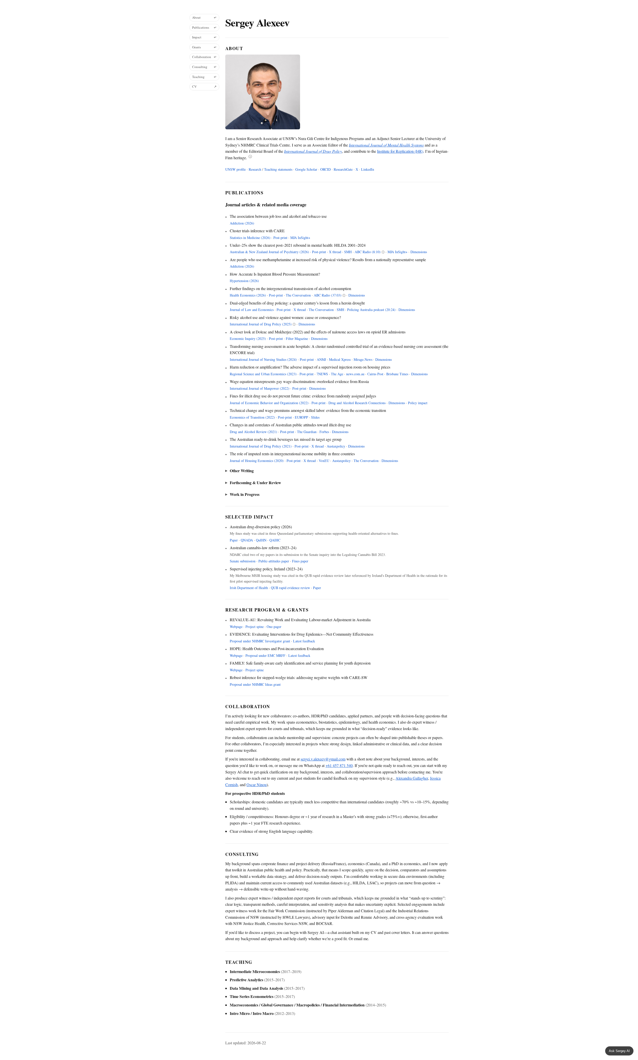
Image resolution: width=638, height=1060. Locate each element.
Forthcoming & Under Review (255, 482)
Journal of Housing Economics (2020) (257, 460)
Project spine (255, 626)
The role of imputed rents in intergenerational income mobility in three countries (292, 453)
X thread (335, 251)
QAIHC (274, 540)
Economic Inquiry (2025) (248, 338)
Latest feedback (304, 641)
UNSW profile (235, 169)
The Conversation (298, 295)
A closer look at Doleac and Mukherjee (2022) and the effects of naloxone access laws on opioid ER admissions (317, 331)
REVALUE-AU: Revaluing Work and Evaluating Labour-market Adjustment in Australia (300, 619)
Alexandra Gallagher (412, 778)
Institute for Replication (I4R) (400, 151)
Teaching (204, 77)
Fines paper (300, 561)
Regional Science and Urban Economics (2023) (263, 374)
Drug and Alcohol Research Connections (357, 402)
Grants (204, 47)
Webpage (236, 626)
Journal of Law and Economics (252, 309)
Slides (315, 417)
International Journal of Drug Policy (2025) (261, 324)
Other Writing (242, 470)
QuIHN (261, 540)
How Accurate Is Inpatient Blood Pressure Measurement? (275, 274)
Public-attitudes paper (273, 561)
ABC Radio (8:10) (368, 251)
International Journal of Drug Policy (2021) (261, 446)
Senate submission (242, 561)
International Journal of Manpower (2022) (259, 388)
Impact (204, 37)
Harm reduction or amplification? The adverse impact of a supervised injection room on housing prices (310, 367)
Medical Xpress (340, 359)
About (204, 17)
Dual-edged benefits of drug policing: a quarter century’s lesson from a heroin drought (297, 302)
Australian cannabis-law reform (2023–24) (263, 547)
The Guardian (307, 431)
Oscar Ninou (256, 784)
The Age (337, 374)
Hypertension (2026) (244, 280)
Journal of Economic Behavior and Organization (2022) (269, 402)
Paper (234, 540)
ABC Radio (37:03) (327, 295)
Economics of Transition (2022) (252, 417)
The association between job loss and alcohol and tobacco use (278, 216)
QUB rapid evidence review (290, 587)
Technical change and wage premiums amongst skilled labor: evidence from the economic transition (308, 410)
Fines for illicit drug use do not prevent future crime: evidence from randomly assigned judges (303, 395)
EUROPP (301, 417)
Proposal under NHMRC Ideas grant (255, 684)
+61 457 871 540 (339, 765)
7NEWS (322, 374)
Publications (204, 27)
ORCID (325, 169)
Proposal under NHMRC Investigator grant (260, 641)
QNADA (247, 540)
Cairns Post (375, 374)
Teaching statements (278, 169)
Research (255, 169)
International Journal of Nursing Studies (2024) (263, 359)
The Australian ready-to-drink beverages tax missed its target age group (285, 439)
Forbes (324, 431)
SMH (348, 251)
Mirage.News (363, 359)
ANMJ (321, 359)
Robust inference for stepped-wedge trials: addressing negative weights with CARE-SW (298, 677)
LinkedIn (367, 169)
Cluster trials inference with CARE (257, 230)
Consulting (204, 67)
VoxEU (324, 460)
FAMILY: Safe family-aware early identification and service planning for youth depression (300, 663)
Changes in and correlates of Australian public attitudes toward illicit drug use (290, 424)
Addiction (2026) (242, 223)
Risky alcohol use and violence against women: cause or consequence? (285, 317)
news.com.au (355, 374)
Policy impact (417, 402)
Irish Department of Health (249, 587)
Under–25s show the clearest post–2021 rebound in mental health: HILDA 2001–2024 (298, 245)
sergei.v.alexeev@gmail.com (323, 758)
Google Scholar (306, 169)
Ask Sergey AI (619, 1051)
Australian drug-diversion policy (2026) (261, 526)
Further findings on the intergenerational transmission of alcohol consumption (290, 288)
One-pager (274, 626)
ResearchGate (343, 169)
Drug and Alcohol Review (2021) (253, 431)
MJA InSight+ (300, 237)
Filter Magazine (297, 338)
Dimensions (418, 251)
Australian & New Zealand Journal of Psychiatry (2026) (269, 251)
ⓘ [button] (250, 156)
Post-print (280, 237)
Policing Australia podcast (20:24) (371, 309)
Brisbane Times (397, 374)
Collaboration (204, 57)
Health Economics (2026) (248, 295)
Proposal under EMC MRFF (265, 655)
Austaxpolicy (336, 446)
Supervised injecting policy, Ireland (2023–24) (266, 568)
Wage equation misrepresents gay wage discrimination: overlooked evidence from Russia (299, 381)
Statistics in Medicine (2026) (250, 237)
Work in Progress (244, 494)
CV (204, 86)
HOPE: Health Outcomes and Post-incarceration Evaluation (277, 648)
